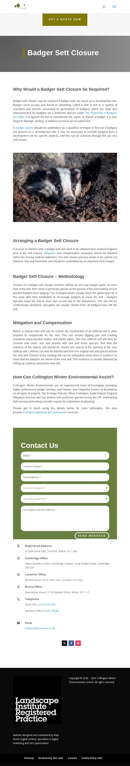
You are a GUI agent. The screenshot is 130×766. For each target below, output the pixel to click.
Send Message (92, 535)
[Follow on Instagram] (78, 643)
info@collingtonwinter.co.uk (40, 628)
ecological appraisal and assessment (45, 412)
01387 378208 (51, 610)
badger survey (24, 127)
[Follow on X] (64, 643)
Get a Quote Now (65, 19)
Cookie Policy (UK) (91, 758)
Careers (72, 758)
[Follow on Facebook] (71, 643)
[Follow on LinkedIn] (56, 643)
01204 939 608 (47, 604)
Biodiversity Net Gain (50, 758)
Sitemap (29, 758)
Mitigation (50, 253)
